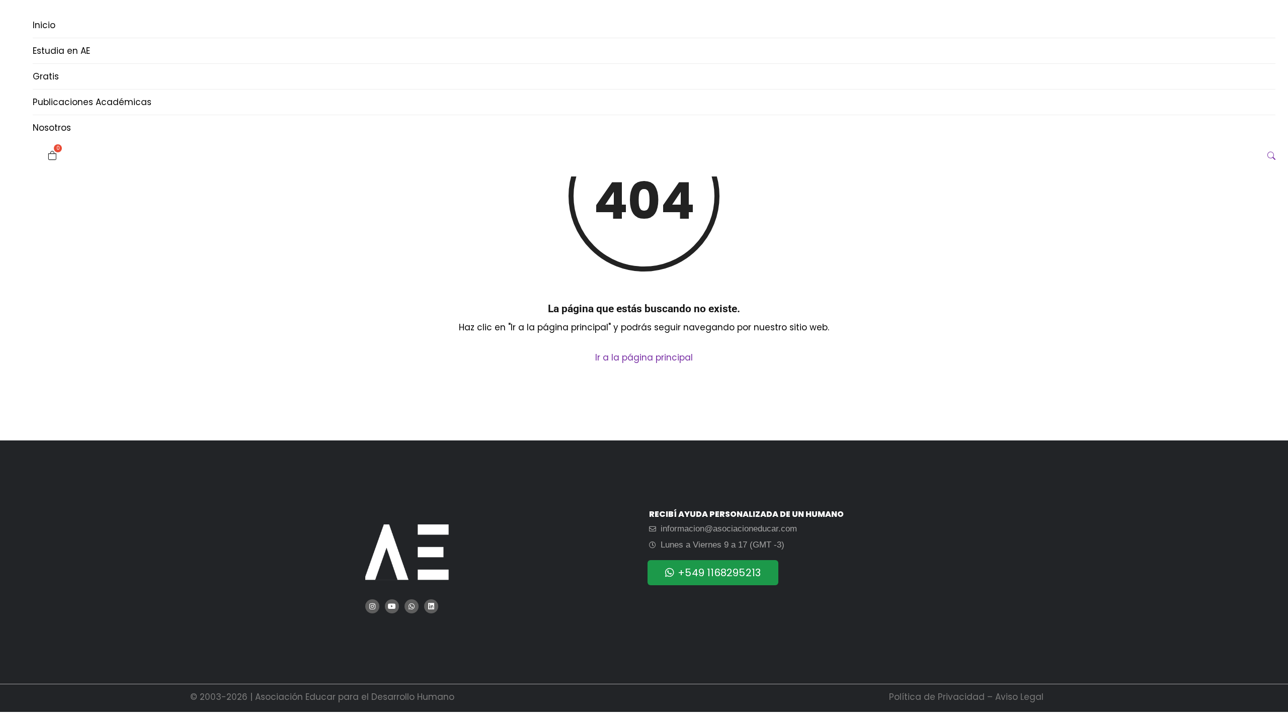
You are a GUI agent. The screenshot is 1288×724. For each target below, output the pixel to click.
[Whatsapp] (412, 606)
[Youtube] (392, 606)
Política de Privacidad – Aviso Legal (966, 697)
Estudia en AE (61, 51)
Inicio (44, 25)
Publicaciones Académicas (92, 102)
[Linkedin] (431, 606)
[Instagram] (372, 606)
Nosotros (52, 128)
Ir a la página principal (644, 357)
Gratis (46, 76)
